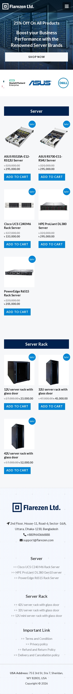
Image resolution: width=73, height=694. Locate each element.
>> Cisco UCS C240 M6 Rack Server (36, 567)
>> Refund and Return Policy (36, 649)
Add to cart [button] (17, 177)
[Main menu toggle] (66, 6)
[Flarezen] (18, 6)
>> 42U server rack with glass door (36, 604)
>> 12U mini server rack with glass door (36, 615)
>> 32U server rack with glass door (36, 610)
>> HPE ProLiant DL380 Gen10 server (36, 572)
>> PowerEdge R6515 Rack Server (36, 578)
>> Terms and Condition (36, 638)
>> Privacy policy (37, 644)
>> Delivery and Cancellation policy (36, 655)
